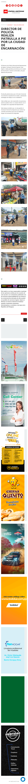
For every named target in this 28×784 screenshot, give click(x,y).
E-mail (18, 6)
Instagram (15, 5)
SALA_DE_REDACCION (19, 24)
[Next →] (25, 320)
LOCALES (24, 313)
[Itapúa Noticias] (14, 14)
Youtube (13, 5)
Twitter (10, 5)
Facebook (7, 5)
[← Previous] (3, 320)
